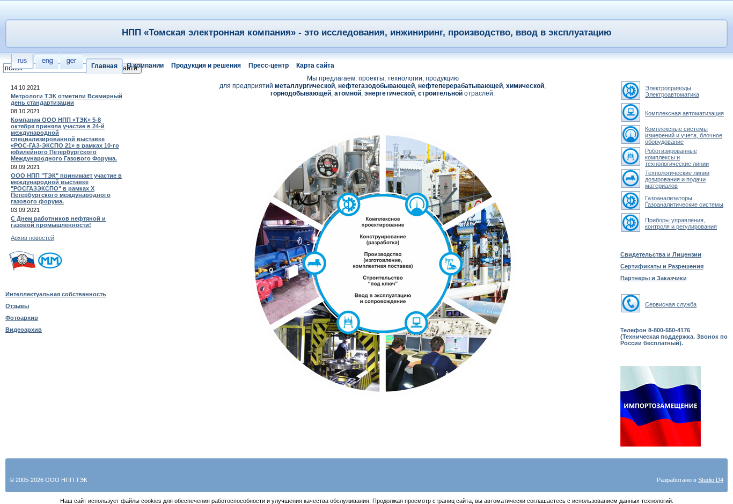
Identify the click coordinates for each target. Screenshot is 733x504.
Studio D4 (710, 480)
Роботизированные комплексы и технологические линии (677, 157)
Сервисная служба (671, 304)
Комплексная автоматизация (684, 113)
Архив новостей (32, 238)
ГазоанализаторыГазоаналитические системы (684, 201)
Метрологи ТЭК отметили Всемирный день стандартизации (66, 99)
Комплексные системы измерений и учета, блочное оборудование (683, 135)
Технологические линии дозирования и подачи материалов (677, 179)
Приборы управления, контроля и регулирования (681, 223)
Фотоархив (21, 318)
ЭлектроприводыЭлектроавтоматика (672, 91)
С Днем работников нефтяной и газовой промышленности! (58, 221)
